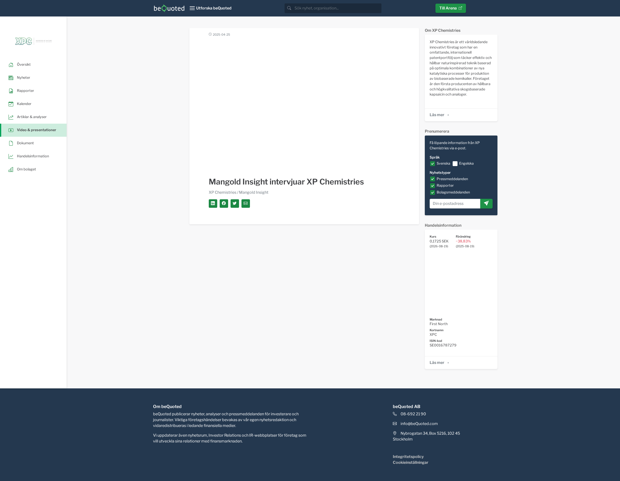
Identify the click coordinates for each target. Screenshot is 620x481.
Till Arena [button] (448, 8)
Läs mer (437, 114)
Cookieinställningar (410, 462)
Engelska (466, 163)
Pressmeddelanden (452, 179)
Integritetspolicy (408, 456)
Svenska (443, 163)
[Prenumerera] (486, 203)
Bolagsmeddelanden (453, 192)
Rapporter (445, 185)
